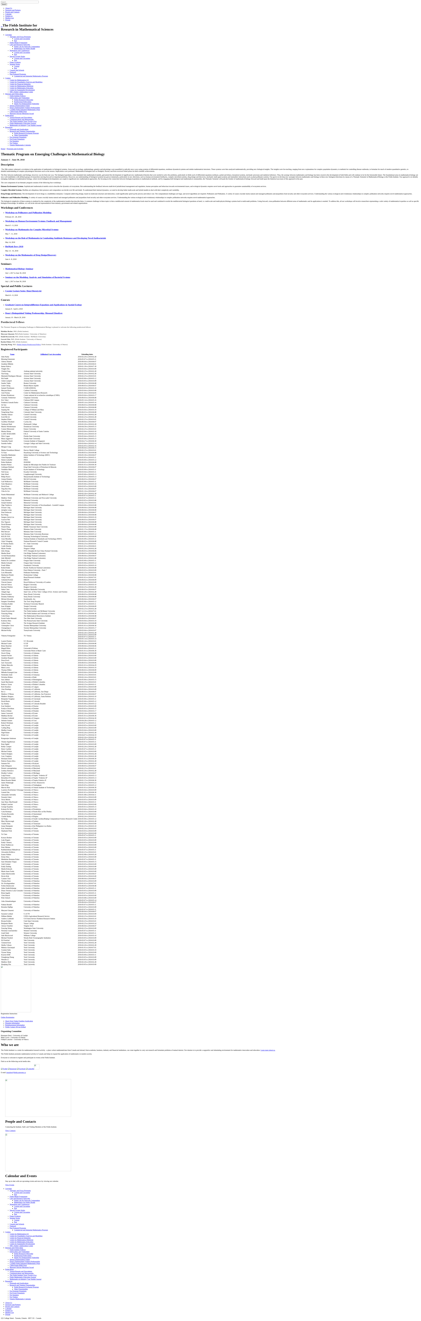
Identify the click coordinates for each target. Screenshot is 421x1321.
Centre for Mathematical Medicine (21, 86)
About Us (8, 8)
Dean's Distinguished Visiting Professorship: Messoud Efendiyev (34, 313)
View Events (9, 1185)
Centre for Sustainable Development (22, 90)
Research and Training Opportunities (22, 131)
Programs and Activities (15, 149)
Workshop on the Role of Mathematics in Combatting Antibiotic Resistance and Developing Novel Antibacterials (55, 238)
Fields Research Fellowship (23, 100)
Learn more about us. (268, 1050)
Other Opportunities (21, 135)
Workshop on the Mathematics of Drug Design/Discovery (30, 255)
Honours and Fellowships (14, 94)
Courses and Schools (17, 70)
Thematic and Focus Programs (20, 37)
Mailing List (9, 18)
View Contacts (10, 1131)
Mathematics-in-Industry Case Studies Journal (25, 125)
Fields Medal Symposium (18, 43)
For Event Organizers (17, 139)
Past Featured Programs (18, 74)
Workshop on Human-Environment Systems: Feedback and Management (38, 221)
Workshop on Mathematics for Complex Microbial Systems (31, 229)
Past (15, 41)
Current (16, 66)
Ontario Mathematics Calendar (20, 145)
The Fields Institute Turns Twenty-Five (23, 121)
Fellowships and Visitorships (19, 98)
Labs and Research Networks (20, 45)
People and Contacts (12, 12)
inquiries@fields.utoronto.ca (16, 1072)
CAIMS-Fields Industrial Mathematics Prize (25, 110)
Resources (8, 127)
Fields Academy (15, 62)
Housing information (12, 1023)
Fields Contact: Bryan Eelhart (15, 1027)
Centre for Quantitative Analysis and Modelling (26, 82)
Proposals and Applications (19, 129)
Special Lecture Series (17, 56)
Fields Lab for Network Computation (27, 46)
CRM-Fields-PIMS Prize (18, 112)
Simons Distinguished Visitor (20, 106)
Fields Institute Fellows (18, 96)
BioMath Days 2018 (14, 246)
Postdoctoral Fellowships (22, 102)
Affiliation (44, 354)
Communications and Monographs (22, 119)
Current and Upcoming (22, 39)
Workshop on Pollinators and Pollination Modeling (28, 212)
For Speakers (14, 141)
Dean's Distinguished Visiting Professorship (25, 108)
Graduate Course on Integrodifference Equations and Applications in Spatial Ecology (43, 305)
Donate (7, 20)
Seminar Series (15, 64)
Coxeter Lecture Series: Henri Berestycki (23, 291)
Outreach (13, 72)
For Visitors (14, 143)
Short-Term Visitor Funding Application (19, 1021)
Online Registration (7, 1017)
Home (3, 149)
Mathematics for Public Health (24, 48)
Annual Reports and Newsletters (21, 117)
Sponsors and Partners (13, 10)
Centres (8, 78)
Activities (8, 35)
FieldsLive (9, 16)
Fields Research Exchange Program (26, 133)
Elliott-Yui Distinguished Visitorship (26, 104)
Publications (9, 115)
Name (12, 354)
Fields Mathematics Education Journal (23, 123)
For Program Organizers (18, 137)
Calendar (8, 14)
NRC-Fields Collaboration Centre (21, 92)
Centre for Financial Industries (20, 84)
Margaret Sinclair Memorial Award (22, 113)
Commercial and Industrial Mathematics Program (31, 76)
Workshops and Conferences (19, 50)
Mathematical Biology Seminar (19, 269)
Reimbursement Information (15, 1025)
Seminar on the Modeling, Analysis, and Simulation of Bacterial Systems (37, 277)
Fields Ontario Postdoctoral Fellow (29, 344)
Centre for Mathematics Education (21, 88)
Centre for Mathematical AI (19, 80)
